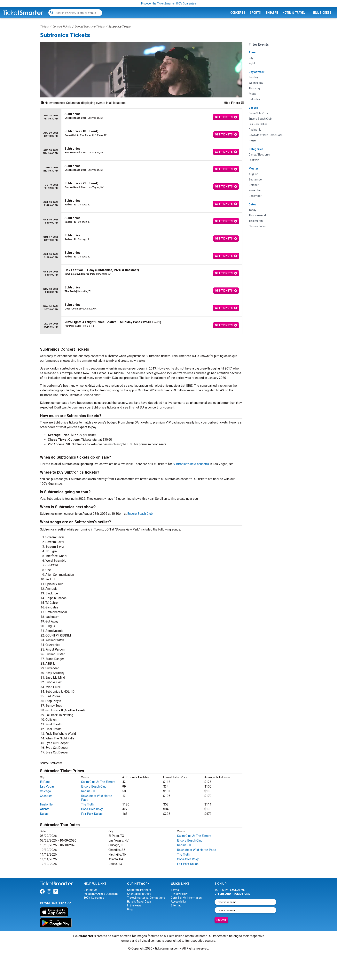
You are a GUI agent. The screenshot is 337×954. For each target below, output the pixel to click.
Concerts (237, 12)
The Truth (87, 804)
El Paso (45, 782)
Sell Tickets (321, 12)
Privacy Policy (179, 893)
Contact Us (90, 889)
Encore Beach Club (140, 513)
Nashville (46, 804)
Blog (130, 909)
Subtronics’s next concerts (191, 464)
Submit (221, 919)
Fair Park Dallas (92, 814)
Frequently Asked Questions (101, 893)
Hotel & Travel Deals (139, 901)
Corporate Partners (139, 889)
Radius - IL (88, 791)
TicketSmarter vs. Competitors (146, 897)
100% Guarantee (94, 897)
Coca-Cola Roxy (92, 809)
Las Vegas (47, 786)
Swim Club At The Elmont (98, 782)
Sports (255, 12)
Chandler (46, 796)
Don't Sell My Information (186, 897)
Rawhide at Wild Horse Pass (196, 850)
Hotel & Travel (294, 12)
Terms (175, 889)
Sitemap (176, 905)
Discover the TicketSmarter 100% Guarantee (168, 3)
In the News (134, 905)
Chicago (45, 791)
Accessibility (178, 901)
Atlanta (44, 809)
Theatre (271, 12)
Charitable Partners (139, 893)
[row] (141, 117)
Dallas (44, 814)
